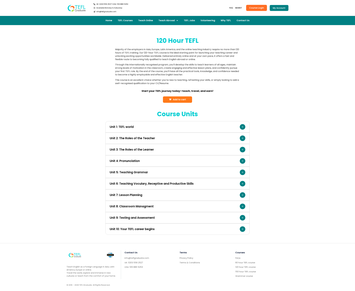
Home (109, 20)
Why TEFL (226, 20)
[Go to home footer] (75, 255)
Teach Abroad (167, 20)
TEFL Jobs (189, 20)
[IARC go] (110, 255)
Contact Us (243, 20)
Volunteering (208, 20)
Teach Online (145, 20)
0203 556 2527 (105, 4)
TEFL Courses (125, 20)
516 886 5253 (122, 4)
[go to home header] (77, 8)
